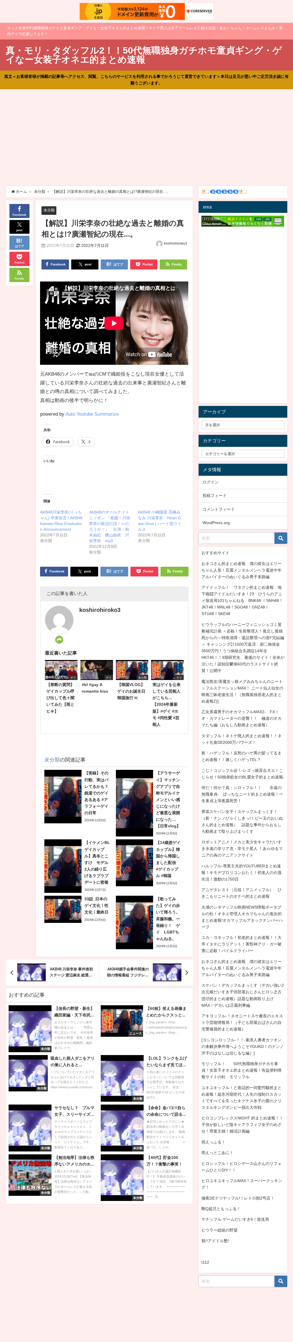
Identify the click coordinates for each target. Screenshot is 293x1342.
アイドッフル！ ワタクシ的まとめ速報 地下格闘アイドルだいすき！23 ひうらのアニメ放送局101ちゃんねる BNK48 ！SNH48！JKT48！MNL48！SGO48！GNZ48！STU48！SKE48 (242, 600)
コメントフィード (219, 509)
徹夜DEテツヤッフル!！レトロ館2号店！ (237, 1198)
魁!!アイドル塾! (215, 1241)
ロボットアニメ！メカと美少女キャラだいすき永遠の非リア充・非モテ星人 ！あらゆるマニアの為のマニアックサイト (242, 848)
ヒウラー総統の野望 (219, 1230)
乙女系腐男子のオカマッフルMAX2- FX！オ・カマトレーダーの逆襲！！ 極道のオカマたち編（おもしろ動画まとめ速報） (241, 718)
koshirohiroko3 (175, 243)
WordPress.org (216, 523)
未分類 (49, 210)
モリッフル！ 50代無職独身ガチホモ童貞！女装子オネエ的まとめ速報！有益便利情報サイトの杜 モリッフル (241, 1070)
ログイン (211, 482)
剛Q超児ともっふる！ (221, 1209)
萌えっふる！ (213, 1142)
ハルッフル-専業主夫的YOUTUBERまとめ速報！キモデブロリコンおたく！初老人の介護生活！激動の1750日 (241, 872)
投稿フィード (215, 495)
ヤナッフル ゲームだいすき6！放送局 (235, 1219)
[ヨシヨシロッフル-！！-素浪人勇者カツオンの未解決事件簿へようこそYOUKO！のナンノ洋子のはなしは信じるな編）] (242, 1046)
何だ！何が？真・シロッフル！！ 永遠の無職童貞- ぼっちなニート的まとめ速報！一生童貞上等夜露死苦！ (242, 794)
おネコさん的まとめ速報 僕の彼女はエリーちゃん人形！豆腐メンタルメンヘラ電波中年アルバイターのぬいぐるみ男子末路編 (241, 570)
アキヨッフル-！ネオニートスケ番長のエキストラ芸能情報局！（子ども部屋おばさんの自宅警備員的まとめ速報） (242, 1022)
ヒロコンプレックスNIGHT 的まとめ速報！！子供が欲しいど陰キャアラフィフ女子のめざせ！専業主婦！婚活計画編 (242, 1124)
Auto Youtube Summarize (92, 413)
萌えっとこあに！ (217, 1153)
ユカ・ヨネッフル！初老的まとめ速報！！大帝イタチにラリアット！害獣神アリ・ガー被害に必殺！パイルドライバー (241, 944)
